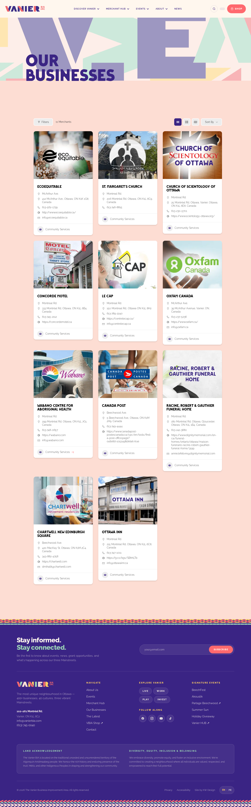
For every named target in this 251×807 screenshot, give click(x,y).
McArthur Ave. (50, 193)
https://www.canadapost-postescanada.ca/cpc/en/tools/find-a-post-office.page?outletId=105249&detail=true (129, 436)
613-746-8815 (114, 207)
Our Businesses (96, 709)
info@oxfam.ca (179, 327)
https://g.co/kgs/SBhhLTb (122, 557)
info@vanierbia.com (29, 720)
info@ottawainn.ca (117, 563)
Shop (238, 8)
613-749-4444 (115, 426)
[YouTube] (161, 718)
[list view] (186, 122)
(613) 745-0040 (26, 725)
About (160, 9)
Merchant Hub (116, 9)
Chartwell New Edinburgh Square (61, 534)
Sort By (209, 122)
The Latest (93, 716)
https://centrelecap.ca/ (120, 318)
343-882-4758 (50, 556)
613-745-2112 (49, 316)
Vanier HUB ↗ (200, 722)
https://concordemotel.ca (57, 321)
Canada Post (114, 406)
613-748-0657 (50, 429)
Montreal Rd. (114, 193)
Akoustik (197, 696)
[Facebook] (142, 718)
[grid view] (178, 122)
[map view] (195, 122)
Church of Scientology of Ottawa (190, 188)
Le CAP (107, 296)
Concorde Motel (52, 296)
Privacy (168, 790)
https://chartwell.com (54, 561)
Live (145, 691)
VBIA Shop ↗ (94, 722)
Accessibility (183, 790)
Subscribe (221, 649)
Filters (45, 122)
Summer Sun (200, 709)
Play (146, 699)
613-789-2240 (115, 313)
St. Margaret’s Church (122, 187)
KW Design (209, 790)
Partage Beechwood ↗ (206, 703)
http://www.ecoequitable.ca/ (59, 212)
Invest (162, 699)
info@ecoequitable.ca (54, 217)
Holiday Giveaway (203, 716)
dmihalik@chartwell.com (56, 566)
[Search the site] (214, 8)
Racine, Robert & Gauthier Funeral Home (190, 407)
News (178, 9)
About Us (92, 689)
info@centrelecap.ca (119, 323)
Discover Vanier (85, 9)
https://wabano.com (54, 435)
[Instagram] (152, 718)
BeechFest (199, 689)
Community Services (57, 229)
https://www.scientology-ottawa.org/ (193, 216)
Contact (91, 729)
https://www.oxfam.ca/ (184, 321)
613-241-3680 (179, 429)
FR (230, 790)
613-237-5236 (179, 316)
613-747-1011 (114, 552)
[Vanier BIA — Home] (25, 9)
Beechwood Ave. (116, 412)
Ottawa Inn (112, 532)
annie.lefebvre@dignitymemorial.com (193, 453)
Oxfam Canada (179, 296)
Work (161, 691)
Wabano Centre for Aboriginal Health (55, 407)
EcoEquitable (49, 187)
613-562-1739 (50, 207)
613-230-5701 (179, 210)
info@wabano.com (53, 440)
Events (140, 9)
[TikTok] (170, 718)
